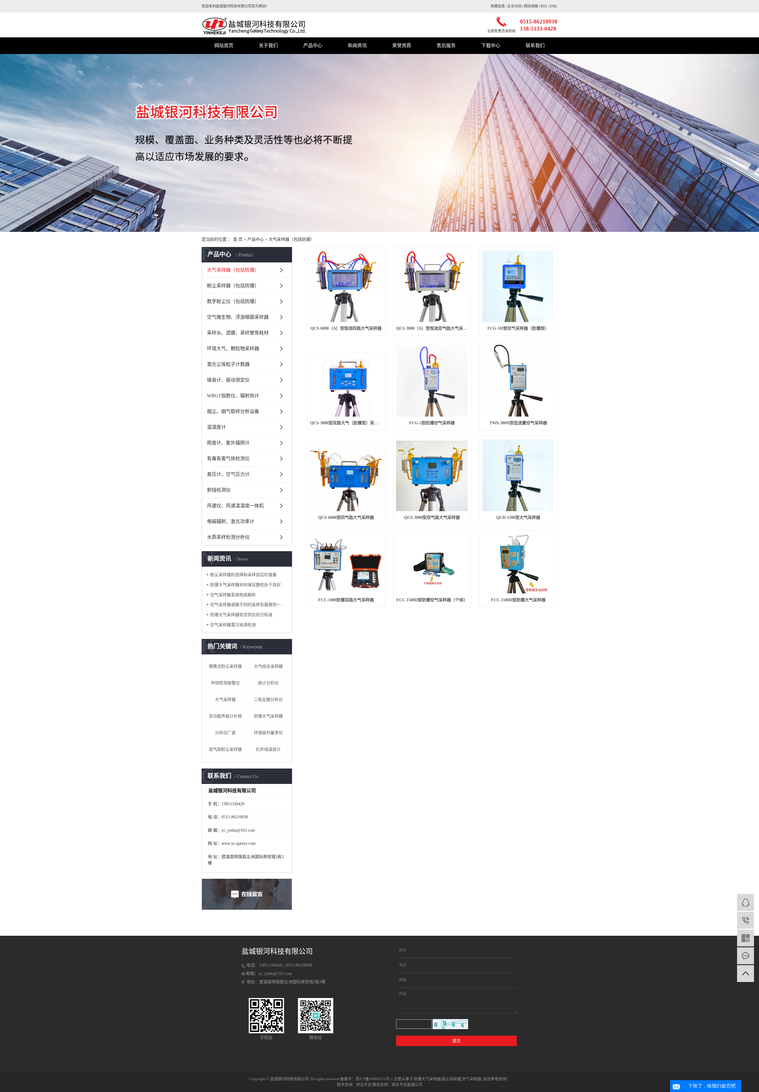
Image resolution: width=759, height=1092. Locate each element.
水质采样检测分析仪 (228, 537)
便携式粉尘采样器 (225, 666)
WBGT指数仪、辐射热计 (233, 395)
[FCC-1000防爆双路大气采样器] (346, 564)
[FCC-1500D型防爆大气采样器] (518, 564)
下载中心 (490, 45)
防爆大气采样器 (268, 716)
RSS (543, 6)
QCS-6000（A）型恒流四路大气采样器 (346, 328)
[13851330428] (745, 920)
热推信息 (498, 6)
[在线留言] (745, 955)
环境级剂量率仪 (268, 733)
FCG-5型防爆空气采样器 (432, 423)
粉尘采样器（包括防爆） (233, 285)
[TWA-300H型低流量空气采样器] (518, 381)
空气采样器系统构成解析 (233, 595)
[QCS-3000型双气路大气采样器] (432, 476)
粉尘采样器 (451, 1079)
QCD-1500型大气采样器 (518, 517)
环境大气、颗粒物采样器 (233, 348)
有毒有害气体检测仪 (228, 458)
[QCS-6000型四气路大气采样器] (346, 480)
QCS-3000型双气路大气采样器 (432, 517)
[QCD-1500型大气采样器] (518, 475)
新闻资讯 (357, 45)
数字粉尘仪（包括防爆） (233, 301)
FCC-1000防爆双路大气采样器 (346, 600)
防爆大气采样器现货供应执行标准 (241, 615)
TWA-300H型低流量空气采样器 (518, 423)
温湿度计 (216, 427)
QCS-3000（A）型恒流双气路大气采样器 (432, 328)
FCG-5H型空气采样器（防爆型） (518, 328)
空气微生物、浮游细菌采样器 (238, 317)
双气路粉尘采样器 (225, 749)
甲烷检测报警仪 (225, 683)
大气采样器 (225, 699)
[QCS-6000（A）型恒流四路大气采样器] (346, 286)
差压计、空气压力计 (228, 474)
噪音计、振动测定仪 (228, 379)
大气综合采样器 (268, 666)
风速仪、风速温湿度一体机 (235, 505)
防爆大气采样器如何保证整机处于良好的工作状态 (249, 585)
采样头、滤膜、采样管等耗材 (238, 332)
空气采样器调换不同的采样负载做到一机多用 (249, 604)
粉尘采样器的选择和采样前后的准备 (243, 575)
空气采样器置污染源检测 (233, 625)
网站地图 (531, 6)
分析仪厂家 (225, 733)
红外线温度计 (268, 749)
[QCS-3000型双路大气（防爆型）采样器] (346, 387)
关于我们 (268, 45)
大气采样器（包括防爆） (291, 239)
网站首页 (223, 45)
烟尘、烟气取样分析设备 (233, 411)
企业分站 (514, 6)
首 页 (238, 239)
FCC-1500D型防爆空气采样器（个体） (432, 600)
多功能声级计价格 (225, 716)
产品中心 (312, 45)
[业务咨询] (745, 902)
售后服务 (446, 45)
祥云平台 (363, 1084)
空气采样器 (471, 1079)
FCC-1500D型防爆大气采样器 (518, 600)
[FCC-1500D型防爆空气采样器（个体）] (432, 564)
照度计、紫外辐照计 (228, 442)
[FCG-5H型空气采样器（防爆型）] (518, 286)
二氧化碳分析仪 (268, 699)
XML (553, 6)
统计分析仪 (268, 683)
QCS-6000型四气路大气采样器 (346, 517)
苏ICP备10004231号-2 (374, 1079)
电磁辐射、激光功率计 (230, 521)
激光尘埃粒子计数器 (228, 364)
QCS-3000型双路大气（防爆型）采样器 (346, 423)
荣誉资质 (401, 45)
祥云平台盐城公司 (407, 1084)
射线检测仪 (219, 489)
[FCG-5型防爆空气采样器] (432, 381)
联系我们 (535, 45)
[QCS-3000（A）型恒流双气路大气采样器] (432, 286)
